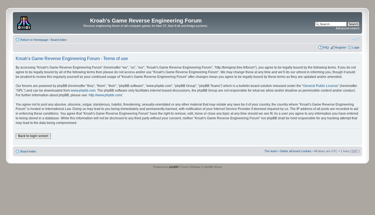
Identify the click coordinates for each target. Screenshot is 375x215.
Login (355, 47)
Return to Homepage (34, 39)
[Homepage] (24, 22)
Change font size (355, 38)
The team (270, 151)
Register (340, 47)
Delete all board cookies (296, 151)
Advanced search (347, 28)
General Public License (320, 86)
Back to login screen (33, 136)
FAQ (326, 47)
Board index (59, 39)
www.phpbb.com (83, 90)
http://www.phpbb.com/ (105, 95)
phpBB (173, 166)
